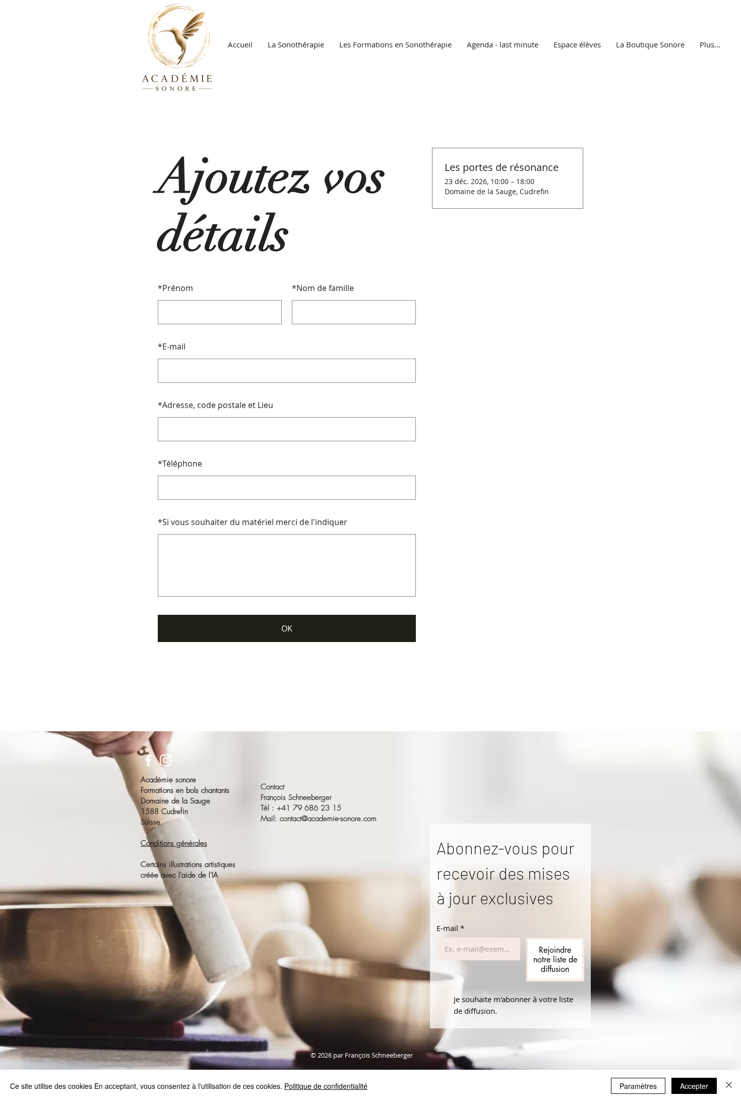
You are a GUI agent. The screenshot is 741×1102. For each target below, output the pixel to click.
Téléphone (180, 463)
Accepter (694, 1086)
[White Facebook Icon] (148, 760)
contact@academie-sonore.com (328, 819)
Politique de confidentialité (325, 1086)
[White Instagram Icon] (165, 760)
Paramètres (638, 1086)
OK (286, 628)
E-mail (172, 346)
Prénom (175, 288)
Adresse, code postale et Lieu (215, 405)
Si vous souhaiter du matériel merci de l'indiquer (252, 522)
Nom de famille (323, 288)
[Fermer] (729, 1086)
